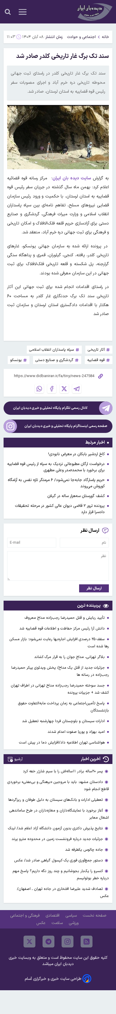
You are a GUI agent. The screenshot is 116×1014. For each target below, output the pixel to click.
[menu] (22, 12)
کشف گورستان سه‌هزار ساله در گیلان (76, 496)
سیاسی (71, 915)
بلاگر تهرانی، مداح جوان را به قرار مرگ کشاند (70, 657)
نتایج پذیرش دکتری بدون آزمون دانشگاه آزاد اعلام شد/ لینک (55, 828)
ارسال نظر (94, 588)
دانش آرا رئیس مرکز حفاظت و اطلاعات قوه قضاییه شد (62, 628)
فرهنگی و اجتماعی (25, 915)
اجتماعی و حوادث (81, 37)
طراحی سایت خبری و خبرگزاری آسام (53, 979)
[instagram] (67, 941)
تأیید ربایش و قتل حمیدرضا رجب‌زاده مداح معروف (65, 618)
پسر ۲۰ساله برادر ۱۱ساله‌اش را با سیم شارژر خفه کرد (63, 771)
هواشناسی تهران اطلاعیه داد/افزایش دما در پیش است (62, 742)
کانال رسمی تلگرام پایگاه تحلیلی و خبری (50, 408)
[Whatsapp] (39, 388)
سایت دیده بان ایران (72, 178)
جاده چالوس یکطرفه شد (84, 849)
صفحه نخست (94, 915)
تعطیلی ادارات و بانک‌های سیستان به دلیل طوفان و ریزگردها (55, 800)
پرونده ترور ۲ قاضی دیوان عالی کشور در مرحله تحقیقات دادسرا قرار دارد (60, 509)
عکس (41, 923)
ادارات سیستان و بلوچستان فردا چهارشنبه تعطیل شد (64, 721)
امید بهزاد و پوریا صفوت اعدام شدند (77, 732)
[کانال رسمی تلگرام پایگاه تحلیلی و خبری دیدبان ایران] (105, 408)
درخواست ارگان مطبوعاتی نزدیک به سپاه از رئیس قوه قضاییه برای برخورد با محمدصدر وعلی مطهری (56, 467)
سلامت (57, 923)
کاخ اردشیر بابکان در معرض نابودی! (76, 454)
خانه (105, 37)
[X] (64, 388)
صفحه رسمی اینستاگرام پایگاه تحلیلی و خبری (65, 426)
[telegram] (48, 941)
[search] (8, 12)
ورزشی (74, 923)
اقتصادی (53, 915)
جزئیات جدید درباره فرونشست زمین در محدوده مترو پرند (57, 839)
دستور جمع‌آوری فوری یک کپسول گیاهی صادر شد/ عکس (58, 860)
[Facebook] (51, 388)
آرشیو (18, 759)
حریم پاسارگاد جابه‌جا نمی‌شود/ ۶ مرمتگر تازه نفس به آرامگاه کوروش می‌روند (56, 483)
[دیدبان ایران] (94, 11)
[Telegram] (76, 388)
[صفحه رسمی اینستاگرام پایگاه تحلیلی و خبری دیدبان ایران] (10, 426)
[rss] (87, 941)
